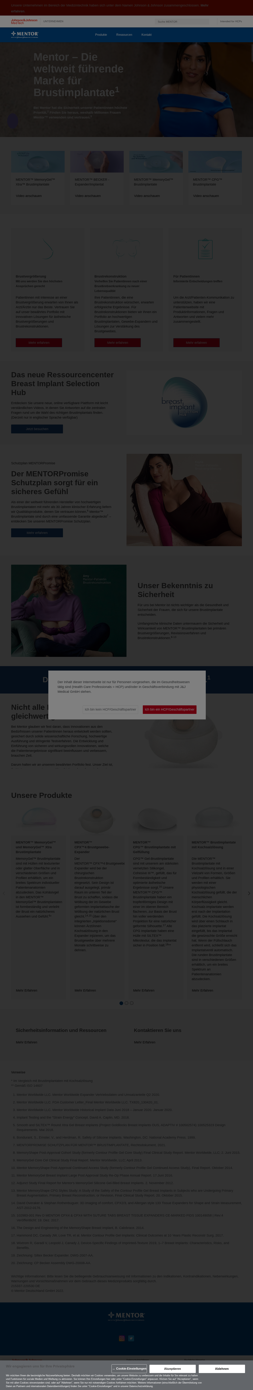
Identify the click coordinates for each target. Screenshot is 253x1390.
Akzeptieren (172, 1369)
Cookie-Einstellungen (131, 1368)
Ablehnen (222, 1369)
